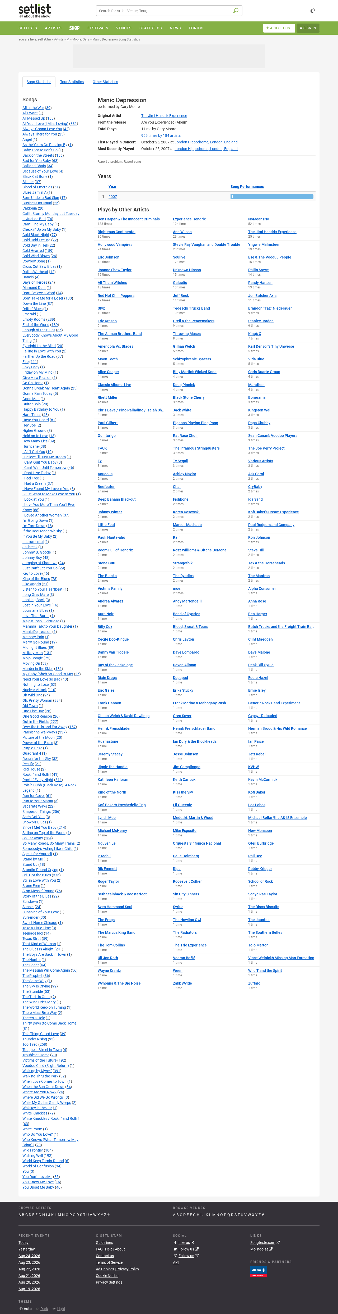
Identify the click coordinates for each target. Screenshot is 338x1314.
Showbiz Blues (34, 822)
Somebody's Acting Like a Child (47, 848)
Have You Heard (35, 420)
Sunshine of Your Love (40, 912)
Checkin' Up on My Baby (41, 229)
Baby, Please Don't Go (40, 150)
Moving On (31, 663)
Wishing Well (32, 1155)
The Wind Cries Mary (39, 1002)
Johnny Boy (32, 557)
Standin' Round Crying (40, 870)
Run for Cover (33, 796)
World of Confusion (38, 1166)
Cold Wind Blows (36, 256)
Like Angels (31, 584)
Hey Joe (29, 425)
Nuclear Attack (34, 690)
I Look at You (33, 499)
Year (112, 186)
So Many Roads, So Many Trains (48, 843)
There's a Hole (33, 1018)
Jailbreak (29, 547)
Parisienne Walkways (39, 732)
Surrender (30, 917)
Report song (132, 162)
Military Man (32, 653)
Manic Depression (36, 631)
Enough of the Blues (38, 330)
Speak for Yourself (37, 854)
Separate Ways (34, 806)
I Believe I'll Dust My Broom (44, 457)
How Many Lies (35, 441)
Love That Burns (35, 616)
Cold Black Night (35, 235)
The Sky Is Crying (36, 986)
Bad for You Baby (36, 160)
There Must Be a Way (39, 1013)
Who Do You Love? (37, 1134)
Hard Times (31, 415)
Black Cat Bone (34, 176)
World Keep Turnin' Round (43, 1161)
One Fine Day (33, 711)
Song (39, 82)
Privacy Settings (109, 1282)
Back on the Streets (38, 155)
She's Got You (33, 817)
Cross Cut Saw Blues (39, 266)
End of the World (35, 325)
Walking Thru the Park (40, 1076)
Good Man (31, 399)
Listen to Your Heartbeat (42, 589)
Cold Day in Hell (35, 245)
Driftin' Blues (32, 309)
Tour (72, 82)
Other (105, 82)
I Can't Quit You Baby (39, 462)
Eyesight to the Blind (39, 346)
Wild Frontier (32, 1150)
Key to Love (31, 573)
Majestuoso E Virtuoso (40, 621)
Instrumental (33, 542)
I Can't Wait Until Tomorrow (44, 467)
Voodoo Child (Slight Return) (45, 1065)
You (25, 1171)
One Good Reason (37, 716)
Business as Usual (37, 203)
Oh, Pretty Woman (37, 700)
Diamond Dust (34, 288)
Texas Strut (31, 938)
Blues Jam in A (34, 192)
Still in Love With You (39, 880)
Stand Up (29, 864)
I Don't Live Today (36, 473)
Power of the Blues (37, 743)
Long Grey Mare (35, 594)
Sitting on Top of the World (43, 833)
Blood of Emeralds (37, 187)
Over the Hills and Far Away (44, 727)
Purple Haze (32, 748)
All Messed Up (33, 118)
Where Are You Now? (39, 1092)
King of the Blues (36, 579)
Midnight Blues (34, 647)
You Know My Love (38, 1182)
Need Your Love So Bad (41, 679)
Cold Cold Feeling (36, 240)
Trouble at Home (35, 1055)
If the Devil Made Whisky (42, 531)
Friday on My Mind (37, 372)
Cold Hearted (33, 250)
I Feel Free (30, 478)
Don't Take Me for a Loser (42, 298)
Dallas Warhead (35, 272)
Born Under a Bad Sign (40, 198)
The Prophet (32, 975)
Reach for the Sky (36, 758)
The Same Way (34, 981)
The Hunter (31, 960)
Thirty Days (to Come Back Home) (50, 1023)
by (161, 135)
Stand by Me (32, 859)
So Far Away (32, 838)
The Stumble (32, 991)
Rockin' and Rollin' (36, 774)
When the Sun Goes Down (43, 1087)
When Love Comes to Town (44, 1081)
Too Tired (29, 1044)
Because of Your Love (40, 171)
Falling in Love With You (41, 351)
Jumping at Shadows (39, 563)
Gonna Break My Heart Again (46, 388)
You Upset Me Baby (38, 1187)
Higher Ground (34, 430)
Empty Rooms (33, 319)
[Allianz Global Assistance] (258, 1271)
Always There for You (39, 134)
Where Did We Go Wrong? (43, 1097)
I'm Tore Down (33, 526)
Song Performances (247, 186)
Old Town (30, 706)
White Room (32, 1129)
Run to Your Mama (37, 801)
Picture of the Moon (38, 737)
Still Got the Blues (36, 875)
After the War (33, 108)
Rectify (28, 764)
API (176, 1262)
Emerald (29, 314)
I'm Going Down (35, 520)
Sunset (28, 907)
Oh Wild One (32, 695)
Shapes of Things (36, 811)
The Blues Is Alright (38, 949)
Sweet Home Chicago (39, 923)
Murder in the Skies (37, 669)
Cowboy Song (33, 261)
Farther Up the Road (38, 356)
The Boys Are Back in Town (44, 954)
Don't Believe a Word (38, 293)
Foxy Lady (30, 367)
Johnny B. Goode (36, 552)
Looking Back (33, 600)
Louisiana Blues (35, 610)
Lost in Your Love (36, 605)
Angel (27, 139)
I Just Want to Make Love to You (48, 494)
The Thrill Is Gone (36, 997)
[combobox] (169, 10)
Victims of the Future (39, 1060)
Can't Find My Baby (38, 224)
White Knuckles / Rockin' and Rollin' (50, 1118)
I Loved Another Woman (42, 515)
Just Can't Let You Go (40, 568)
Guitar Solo (31, 404)
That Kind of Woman (39, 944)
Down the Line (34, 303)
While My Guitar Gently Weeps (46, 1102)
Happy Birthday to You (40, 409)
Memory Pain (33, 637)
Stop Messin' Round (38, 891)
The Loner (30, 965)
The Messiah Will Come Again (46, 970)
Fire (25, 362)
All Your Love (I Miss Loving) (45, 123)
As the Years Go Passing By (44, 145)
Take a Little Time (36, 928)
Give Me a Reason (36, 377)
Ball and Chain (34, 166)
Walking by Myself (37, 1071)
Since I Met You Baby (39, 827)
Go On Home (32, 383)
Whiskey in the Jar (37, 1108)
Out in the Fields (35, 721)
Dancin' (28, 277)
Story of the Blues (36, 896)
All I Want (30, 113)
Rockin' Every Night (37, 780)
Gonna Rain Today (37, 393)
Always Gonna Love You (42, 129)
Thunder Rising (34, 1039)
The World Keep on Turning (44, 1007)
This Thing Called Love (40, 1034)
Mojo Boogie (32, 658)
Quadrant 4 (31, 753)
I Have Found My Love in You (45, 489)
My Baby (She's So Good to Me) (47, 674)
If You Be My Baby (37, 536)
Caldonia (29, 208)
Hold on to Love (35, 436)
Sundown (30, 901)
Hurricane (30, 446)
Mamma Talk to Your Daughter (47, 626)
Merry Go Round (35, 642)
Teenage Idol (32, 933)
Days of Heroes (34, 282)
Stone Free (31, 885)
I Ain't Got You (33, 452)
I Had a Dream (34, 483)
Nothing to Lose (35, 684)
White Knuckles (34, 1113)
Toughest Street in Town (42, 1050)
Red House (31, 769)
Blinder (28, 182)
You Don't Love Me (37, 1177)
